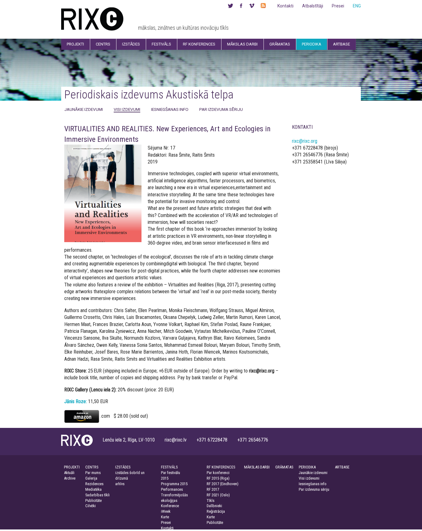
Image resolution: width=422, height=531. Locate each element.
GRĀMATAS (284, 467)
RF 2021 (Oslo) (218, 495)
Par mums (93, 472)
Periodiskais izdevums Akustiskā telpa (149, 94)
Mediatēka (93, 489)
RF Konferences (199, 44)
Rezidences (94, 483)
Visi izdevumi (127, 109)
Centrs (103, 44)
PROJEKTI (72, 467)
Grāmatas (279, 44)
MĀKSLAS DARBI (257, 467)
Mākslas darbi (242, 44)
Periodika (311, 44)
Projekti (75, 44)
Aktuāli (69, 472)
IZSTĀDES (122, 467)
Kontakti (285, 5)
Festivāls (161, 44)
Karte (165, 517)
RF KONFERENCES (221, 467)
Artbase (341, 44)
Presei (338, 5)
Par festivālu (170, 472)
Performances (172, 489)
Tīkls (210, 500)
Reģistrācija (216, 511)
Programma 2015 (174, 483)
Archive (69, 478)
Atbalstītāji (312, 5)
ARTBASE (342, 467)
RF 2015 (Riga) (218, 478)
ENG (357, 5)
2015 (164, 478)
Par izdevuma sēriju (221, 109)
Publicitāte (93, 500)
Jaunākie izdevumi (83, 109)
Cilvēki (90, 505)
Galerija (91, 478)
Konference (170, 505)
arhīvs (119, 483)
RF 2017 (213, 489)
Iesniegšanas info (169, 109)
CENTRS (91, 467)
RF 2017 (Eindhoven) (222, 483)
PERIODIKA (307, 467)
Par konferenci (218, 472)
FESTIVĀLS (169, 467)
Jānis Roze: (75, 401)
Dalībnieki (214, 505)
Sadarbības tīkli (97, 495)
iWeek (166, 511)
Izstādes (131, 44)
